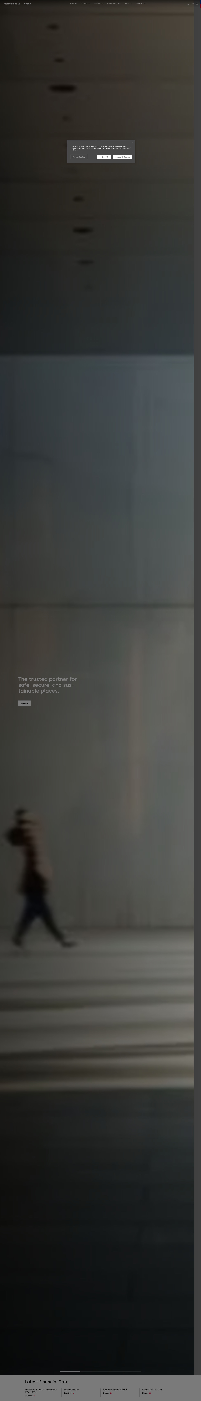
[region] (101, 151)
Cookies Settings (79, 157)
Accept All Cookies (122, 157)
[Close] (132, 142)
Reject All (104, 157)
